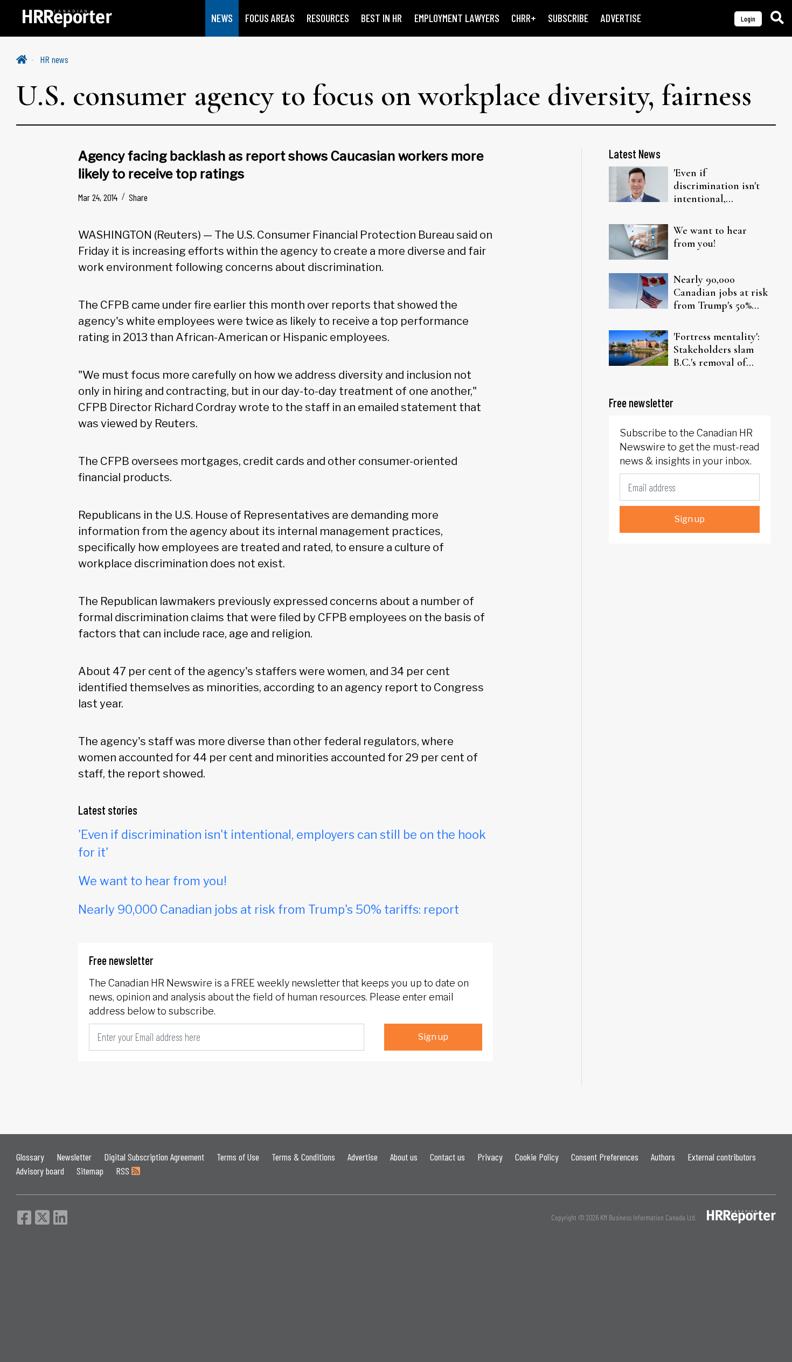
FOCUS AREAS (270, 18)
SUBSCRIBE (568, 18)
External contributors (721, 1157)
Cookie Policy (537, 1157)
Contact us (447, 1157)
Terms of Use (238, 1157)
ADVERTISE (621, 18)
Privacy (490, 1157)
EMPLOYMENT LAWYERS (456, 18)
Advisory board (40, 1171)
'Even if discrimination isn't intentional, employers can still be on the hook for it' (721, 185)
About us (404, 1157)
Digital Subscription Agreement (154, 1157)
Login (748, 18)
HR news (54, 59)
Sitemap (90, 1171)
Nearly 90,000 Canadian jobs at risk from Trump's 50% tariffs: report (268, 909)
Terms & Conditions (303, 1157)
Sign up (433, 1037)
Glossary (30, 1157)
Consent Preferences (604, 1157)
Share (138, 197)
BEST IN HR (381, 18)
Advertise (363, 1157)
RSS (123, 1171)
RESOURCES (328, 18)
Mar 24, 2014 (97, 197)
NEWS (222, 18)
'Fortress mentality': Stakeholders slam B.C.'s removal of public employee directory (716, 349)
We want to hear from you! (152, 881)
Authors (663, 1157)
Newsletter (74, 1157)
